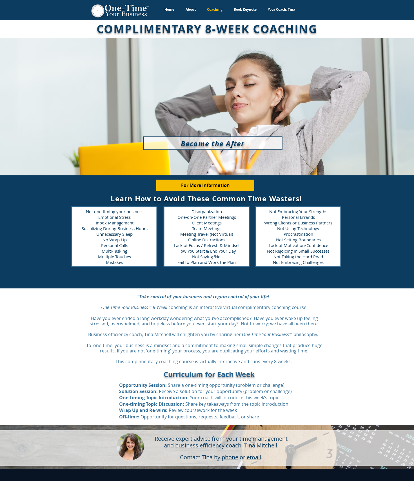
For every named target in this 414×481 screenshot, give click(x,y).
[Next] (382, 106)
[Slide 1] (204, 161)
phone (230, 457)
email (254, 457)
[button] (205, 185)
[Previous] (31, 106)
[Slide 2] (209, 161)
